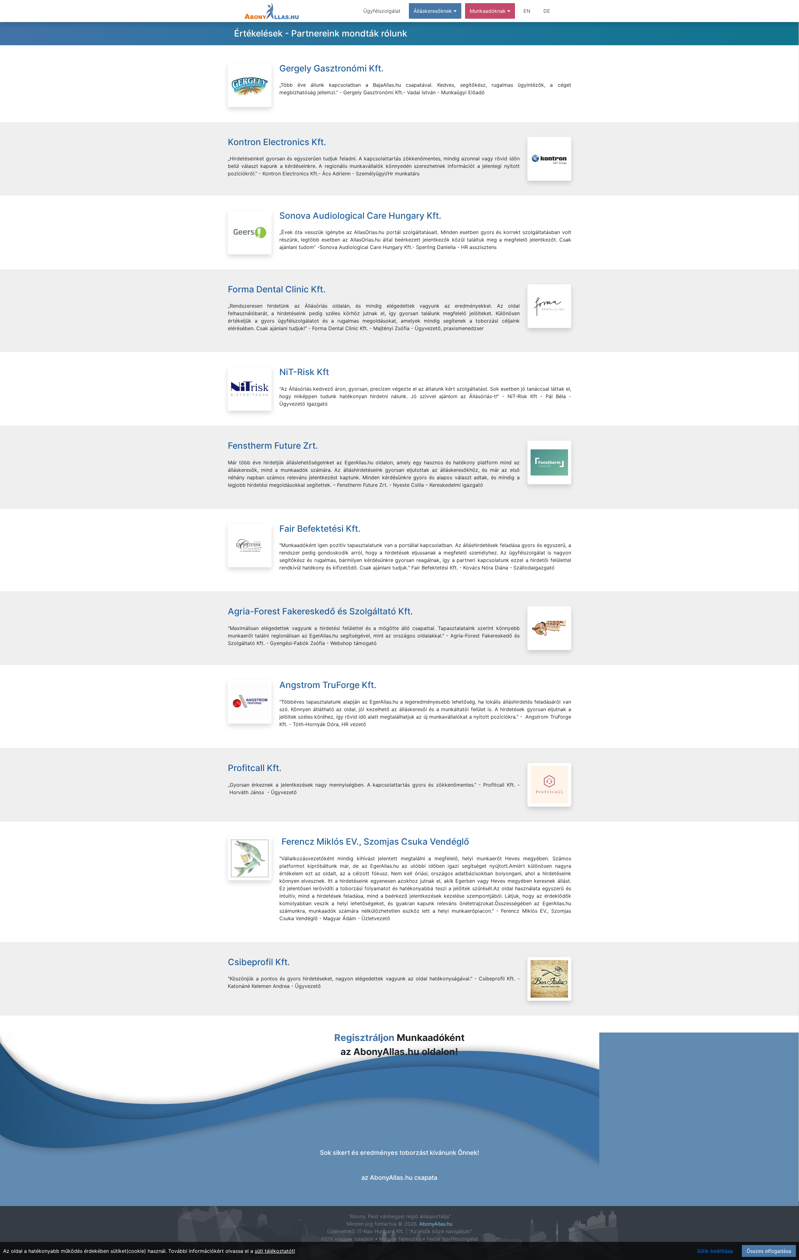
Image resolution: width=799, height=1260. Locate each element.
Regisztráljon (364, 1037)
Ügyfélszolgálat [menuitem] (381, 11)
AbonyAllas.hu (435, 1224)
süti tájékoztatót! (275, 1251)
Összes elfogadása (769, 1251)
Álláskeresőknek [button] (433, 11)
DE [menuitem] (546, 11)
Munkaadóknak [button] (488, 11)
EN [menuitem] (526, 11)
